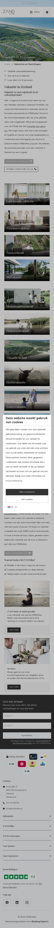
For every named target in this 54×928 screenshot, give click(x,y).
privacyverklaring (14, 481)
